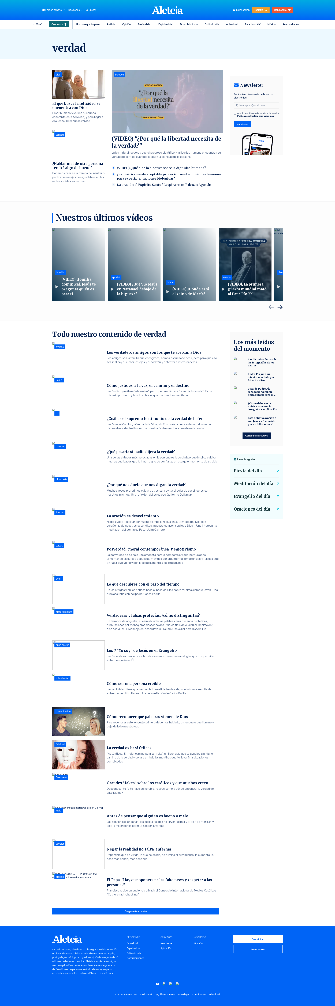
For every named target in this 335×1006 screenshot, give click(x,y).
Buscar (92, 10)
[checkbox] (235, 114)
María (170, 282)
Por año (198, 943)
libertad (60, 512)
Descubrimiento (189, 24)
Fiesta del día (248, 471)
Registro (258, 10)
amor (58, 578)
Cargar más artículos (136, 911)
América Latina (290, 24)
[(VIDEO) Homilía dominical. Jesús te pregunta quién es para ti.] (78, 264)
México (271, 24)
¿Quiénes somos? (165, 994)
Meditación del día (253, 483)
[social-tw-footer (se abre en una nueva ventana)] (170, 984)
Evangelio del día (252, 496)
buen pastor (62, 645)
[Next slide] (280, 307)
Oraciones (57, 24)
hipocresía (61, 479)
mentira (60, 446)
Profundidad (144, 24)
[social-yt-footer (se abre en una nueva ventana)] (157, 984)
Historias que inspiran (88, 24)
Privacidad (214, 994)
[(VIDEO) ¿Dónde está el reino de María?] (189, 264)
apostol (116, 277)
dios (58, 74)
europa (226, 277)
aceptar (60, 843)
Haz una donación (143, 994)
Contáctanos (199, 994)
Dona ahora (280, 10)
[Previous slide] (271, 307)
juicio (58, 810)
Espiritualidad (165, 24)
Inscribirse (242, 124)
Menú (39, 24)
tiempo (282, 272)
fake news (61, 777)
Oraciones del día (252, 509)
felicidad (60, 744)
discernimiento (64, 611)
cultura (59, 545)
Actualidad (232, 24)
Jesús (59, 380)
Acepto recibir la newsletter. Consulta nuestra (258, 114)
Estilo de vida (212, 24)
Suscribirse (258, 939)
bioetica (119, 74)
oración (60, 876)
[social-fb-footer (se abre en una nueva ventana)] (164, 984)
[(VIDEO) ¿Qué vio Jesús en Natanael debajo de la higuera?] (134, 264)
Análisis (111, 24)
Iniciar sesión (243, 10)
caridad (60, 134)
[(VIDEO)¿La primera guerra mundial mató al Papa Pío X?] (245, 264)
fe (57, 413)
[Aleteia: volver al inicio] (167, 10)
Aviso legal (183, 994)
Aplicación (166, 948)
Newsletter (167, 943)
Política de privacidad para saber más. (255, 116)
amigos (60, 346)
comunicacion (63, 711)
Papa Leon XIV (252, 24)
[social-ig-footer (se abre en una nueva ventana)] (177, 984)
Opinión (126, 24)
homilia (60, 272)
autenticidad (62, 678)
